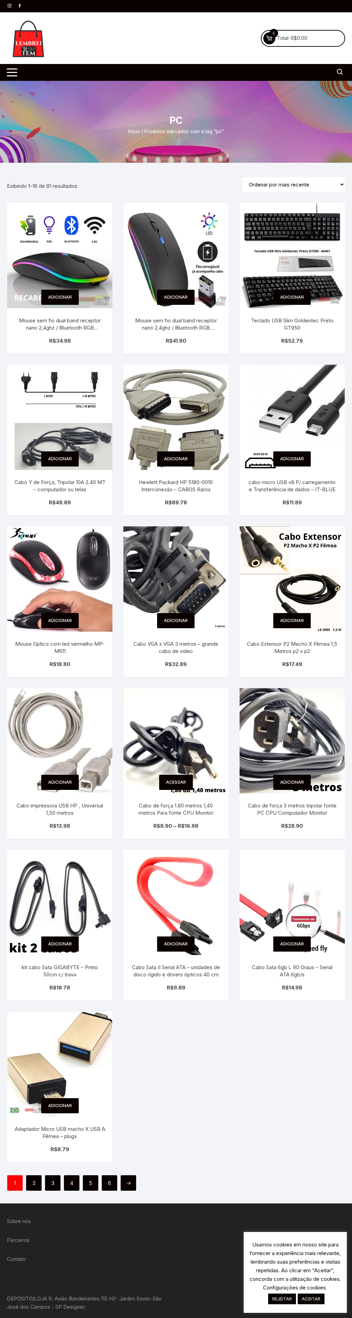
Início (134, 131)
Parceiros (18, 1240)
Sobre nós (19, 1221)
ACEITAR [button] (311, 1298)
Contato (16, 1259)
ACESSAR (176, 782)
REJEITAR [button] (282, 1298)
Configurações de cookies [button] (294, 1287)
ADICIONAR (60, 297)
